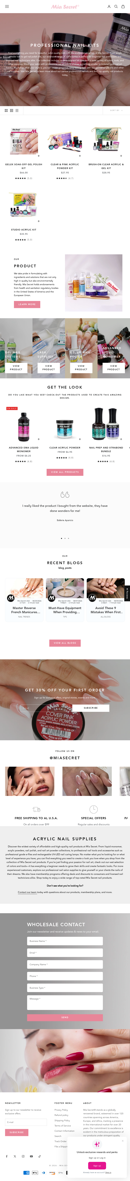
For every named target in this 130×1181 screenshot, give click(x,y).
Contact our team (27, 892)
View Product (16, 368)
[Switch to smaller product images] (11, 110)
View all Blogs (65, 643)
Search (58, 1136)
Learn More (27, 304)
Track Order (61, 1141)
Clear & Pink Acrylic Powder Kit (65, 166)
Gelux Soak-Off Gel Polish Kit (23, 166)
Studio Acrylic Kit (23, 230)
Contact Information (65, 1131)
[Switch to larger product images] (6, 110)
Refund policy (61, 1115)
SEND (65, 1017)
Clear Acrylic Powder (64, 448)
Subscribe (91, 708)
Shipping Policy (62, 1120)
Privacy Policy (61, 1110)
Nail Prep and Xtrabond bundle (106, 449)
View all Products (65, 472)
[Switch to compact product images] (17, 110)
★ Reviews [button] (127, 593)
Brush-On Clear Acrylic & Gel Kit (106, 166)
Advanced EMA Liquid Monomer (24, 449)
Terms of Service (63, 1125)
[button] (63, 1151)
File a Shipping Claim (65, 1146)
